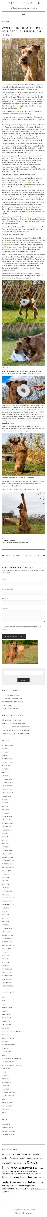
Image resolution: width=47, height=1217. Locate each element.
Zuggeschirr (5, 1191)
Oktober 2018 (7, 942)
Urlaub (4, 1099)
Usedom (14, 1185)
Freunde (5, 1048)
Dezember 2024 (7, 745)
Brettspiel (36, 1158)
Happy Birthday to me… (10, 695)
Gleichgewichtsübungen (11, 1058)
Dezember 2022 (7, 782)
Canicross (6, 1021)
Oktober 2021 (7, 826)
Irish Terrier (22, 542)
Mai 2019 (5, 918)
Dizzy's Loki (14, 1163)
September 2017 (7, 986)
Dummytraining (8, 1038)
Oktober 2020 (7, 864)
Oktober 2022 (7, 789)
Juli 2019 (5, 911)
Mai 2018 (5, 959)
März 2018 (5, 965)
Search (23, 680)
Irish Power (23, 3)
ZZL (11, 1191)
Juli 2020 (5, 874)
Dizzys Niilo (30, 1167)
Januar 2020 (6, 894)
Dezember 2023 (7, 759)
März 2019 (5, 925)
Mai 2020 (5, 881)
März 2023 (5, 776)
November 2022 (7, 786)
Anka (23, 1158)
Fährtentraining (8, 1045)
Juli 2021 (5, 833)
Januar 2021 (6, 854)
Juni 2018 (5, 955)
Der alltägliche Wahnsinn (12, 698)
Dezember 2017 (7, 976)
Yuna (29, 1189)
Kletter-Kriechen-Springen (12, 1065)
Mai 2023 (5, 772)
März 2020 (5, 888)
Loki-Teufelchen (16, 1182)
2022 (3, 1004)
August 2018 (6, 949)
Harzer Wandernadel (18, 1174)
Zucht (4, 1113)
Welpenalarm (7, 1102)
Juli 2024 (5, 748)
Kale (16, 1213)
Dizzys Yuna (40, 1168)
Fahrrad (5, 1041)
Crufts (41, 1158)
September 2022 (7, 793)
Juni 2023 (5, 769)
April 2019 (5, 921)
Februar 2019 (7, 928)
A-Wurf (12, 1154)
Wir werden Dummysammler (12, 702)
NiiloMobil (6, 1068)
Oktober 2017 (7, 982)
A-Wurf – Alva (7, 1007)
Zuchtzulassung (40, 1189)
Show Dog (6, 1085)
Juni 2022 (5, 803)
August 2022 (6, 796)
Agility (4, 1011)
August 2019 (6, 908)
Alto (18, 1155)
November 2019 (7, 898)
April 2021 (5, 843)
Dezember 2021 (7, 823)
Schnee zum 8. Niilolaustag (12, 709)
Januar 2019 (6, 932)
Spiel (35, 1183)
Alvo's (8, 1158)
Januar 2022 (6, 820)
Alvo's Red (32, 1154)
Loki (4, 1182)
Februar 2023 (7, 779)
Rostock (5, 1079)
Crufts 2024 (6, 705)
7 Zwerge (5, 1155)
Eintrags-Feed (7, 1127)
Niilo (8, 539)
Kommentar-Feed (8, 1131)
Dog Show (4, 1171)
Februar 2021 (7, 850)
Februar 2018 (7, 969)
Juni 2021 (5, 837)
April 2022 (5, 810)
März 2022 (5, 813)
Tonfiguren (8, 1185)
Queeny (5, 1075)
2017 (3, 997)
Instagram (28, 1173)
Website (5, 599)
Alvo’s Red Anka (17, 1158)
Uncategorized (8, 1096)
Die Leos (5, 1035)
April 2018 (5, 962)
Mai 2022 (5, 806)
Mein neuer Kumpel (34, 555)
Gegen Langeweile (13, 555)
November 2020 (7, 860)
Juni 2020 (5, 877)
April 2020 (5, 884)
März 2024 (5, 755)
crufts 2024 (5, 1163)
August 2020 (6, 871)
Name (4, 579)
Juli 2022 (5, 799)
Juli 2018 (5, 952)
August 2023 (6, 765)
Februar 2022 (7, 816)
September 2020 (7, 867)
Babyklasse (6, 1014)
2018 (3, 1001)
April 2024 (5, 752)
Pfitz (4, 1072)
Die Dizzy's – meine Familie (11, 1031)
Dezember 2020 (7, 857)
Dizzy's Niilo (8, 542)
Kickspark (41, 1178)
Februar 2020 (7, 891)
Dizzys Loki (16, 1167)
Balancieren (6, 1018)
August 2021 (6, 830)
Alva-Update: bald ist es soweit (18, 727)
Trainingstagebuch (9, 1092)
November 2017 (7, 979)
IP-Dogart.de (36, 1174)
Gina (3, 1055)
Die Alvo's (5, 1028)
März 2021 (5, 847)
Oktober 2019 (7, 901)
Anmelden (6, 1124)
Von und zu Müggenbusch (26, 1186)
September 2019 (7, 904)
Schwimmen (6, 1082)
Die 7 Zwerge (6, 1024)
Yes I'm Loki (20, 1188)
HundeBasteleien (8, 1062)
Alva (23, 1154)
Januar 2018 (6, 972)
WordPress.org (8, 1134)
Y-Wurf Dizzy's (7, 1106)
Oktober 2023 (7, 762)
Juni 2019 (5, 915)
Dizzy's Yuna (22, 1163)
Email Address (7, 589)
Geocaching (6, 1052)
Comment (5, 608)
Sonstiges (12, 540)
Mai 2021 (5, 840)
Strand (39, 1183)
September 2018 (7, 945)
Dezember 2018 (7, 935)
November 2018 (7, 938)
